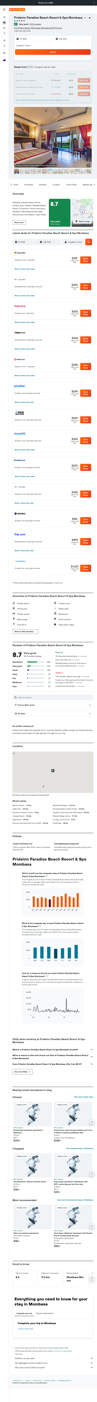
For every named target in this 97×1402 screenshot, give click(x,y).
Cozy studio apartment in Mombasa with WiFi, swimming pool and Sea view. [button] (71, 1182)
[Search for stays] (4, 22)
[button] (94, 3)
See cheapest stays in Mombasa (79, 1148)
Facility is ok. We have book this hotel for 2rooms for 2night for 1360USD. (74, 681)
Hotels (27, 1380)
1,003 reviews (35, 24)
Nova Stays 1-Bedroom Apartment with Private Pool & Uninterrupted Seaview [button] (73, 1234)
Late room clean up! (67, 660)
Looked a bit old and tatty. (69, 686)
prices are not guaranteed (62, 1351)
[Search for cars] (4, 27)
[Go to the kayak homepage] (17, 9)
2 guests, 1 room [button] (23, 45)
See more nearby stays (83, 1097)
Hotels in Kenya (50, 1380)
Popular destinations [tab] (44, 1313)
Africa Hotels (37, 1380)
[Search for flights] (4, 17)
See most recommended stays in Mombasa (75, 1200)
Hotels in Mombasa (25, 1329)
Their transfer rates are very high (72, 676)
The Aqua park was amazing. (71, 656)
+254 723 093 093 (22, 31)
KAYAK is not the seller (25, 1358)
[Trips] (4, 53)
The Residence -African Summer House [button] (30, 1181)
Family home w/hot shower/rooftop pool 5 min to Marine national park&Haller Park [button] (73, 1131)
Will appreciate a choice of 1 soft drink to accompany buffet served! (70, 664)
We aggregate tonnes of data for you (31, 1363)
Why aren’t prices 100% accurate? (30, 1367)
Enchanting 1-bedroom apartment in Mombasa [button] (28, 1131)
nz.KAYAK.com (17, 1380)
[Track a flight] (4, 45)
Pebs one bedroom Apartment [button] (26, 1233)
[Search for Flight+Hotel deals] (4, 33)
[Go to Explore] (4, 40)
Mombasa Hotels (64, 1380)
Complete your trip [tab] (24, 1313)
